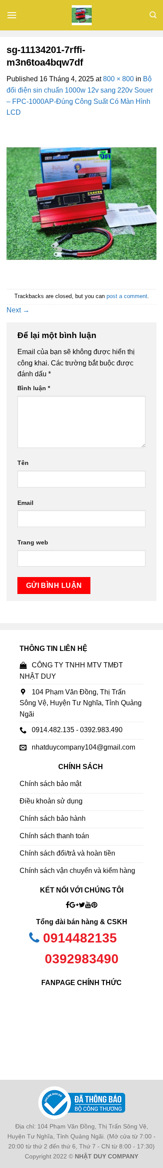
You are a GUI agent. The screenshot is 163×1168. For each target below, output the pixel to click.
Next (18, 310)
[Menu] (12, 15)
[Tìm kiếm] (153, 15)
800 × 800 (118, 79)
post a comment (126, 296)
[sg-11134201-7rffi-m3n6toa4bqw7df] (81, 203)
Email (25, 502)
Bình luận (33, 388)
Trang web (32, 542)
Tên (23, 462)
